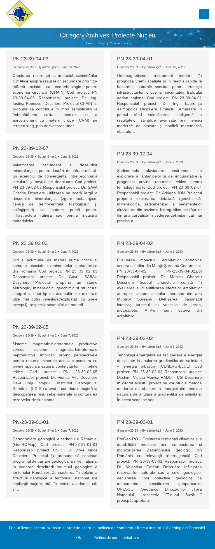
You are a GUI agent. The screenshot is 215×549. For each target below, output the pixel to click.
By (47, 67)
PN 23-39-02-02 (135, 338)
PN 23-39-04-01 (135, 58)
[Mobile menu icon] (204, 14)
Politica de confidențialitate (116, 537)
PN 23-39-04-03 (30, 58)
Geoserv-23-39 (23, 67)
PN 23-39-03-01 (135, 422)
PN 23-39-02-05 (30, 327)
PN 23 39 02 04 (134, 154)
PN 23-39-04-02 (135, 243)
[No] (208, 535)
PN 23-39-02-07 (30, 148)
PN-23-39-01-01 (31, 422)
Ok (78, 537)
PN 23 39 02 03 (30, 243)
